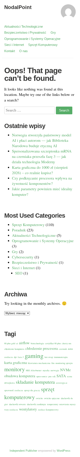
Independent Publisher (23, 450)
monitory (14, 369)
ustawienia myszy (67, 404)
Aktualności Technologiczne (23, 26)
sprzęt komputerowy (29, 393)
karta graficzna (15, 362)
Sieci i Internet (14, 45)
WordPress (63, 450)
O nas (23, 51)
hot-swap (49, 357)
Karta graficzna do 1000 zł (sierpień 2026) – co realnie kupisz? (40, 170)
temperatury (52, 404)
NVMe (65, 369)
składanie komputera (35, 382)
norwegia (55, 370)
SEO (18, 273)
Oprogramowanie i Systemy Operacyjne (32, 39)
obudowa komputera (19, 375)
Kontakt (9, 51)
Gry (53, 32)
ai (17, 343)
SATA (61, 375)
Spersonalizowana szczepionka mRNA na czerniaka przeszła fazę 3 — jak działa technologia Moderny (41, 156)
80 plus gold (9, 343)
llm (52, 363)
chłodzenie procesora (41, 348)
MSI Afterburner (34, 370)
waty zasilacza (11, 409)
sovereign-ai (61, 382)
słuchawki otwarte (17, 404)
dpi (15, 357)
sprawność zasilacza (13, 390)
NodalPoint (18, 7)
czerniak (63, 348)
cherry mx (66, 343)
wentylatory (28, 409)
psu (49, 376)
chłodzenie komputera (14, 348)
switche (39, 398)
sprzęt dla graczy (32, 390)
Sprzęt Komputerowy (43, 45)
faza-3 (21, 357)
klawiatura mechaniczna (39, 363)
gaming (34, 355)
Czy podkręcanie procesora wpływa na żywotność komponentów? (42, 180)
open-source (41, 376)
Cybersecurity (22, 256)
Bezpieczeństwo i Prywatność (25, 32)
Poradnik (19, 229)
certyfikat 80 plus (53, 343)
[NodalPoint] (68, 13)
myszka (46, 370)
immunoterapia (61, 357)
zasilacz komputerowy (48, 409)
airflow (24, 342)
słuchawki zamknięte (36, 404)
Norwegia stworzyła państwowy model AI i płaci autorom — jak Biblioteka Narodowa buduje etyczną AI (41, 140)
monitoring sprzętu (64, 363)
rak (53, 376)
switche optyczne (52, 398)
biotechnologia (37, 343)
